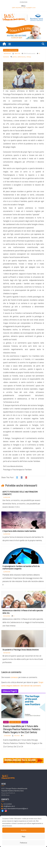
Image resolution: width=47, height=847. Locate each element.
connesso (14, 677)
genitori (14, 57)
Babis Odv (18, 53)
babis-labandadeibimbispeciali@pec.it (15, 808)
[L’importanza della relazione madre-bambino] (23, 526)
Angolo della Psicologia (10, 50)
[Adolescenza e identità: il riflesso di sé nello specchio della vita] (23, 602)
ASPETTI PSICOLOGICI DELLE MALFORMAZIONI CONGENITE (20, 492)
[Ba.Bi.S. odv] (4, 44)
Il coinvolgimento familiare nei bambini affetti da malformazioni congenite (21, 567)
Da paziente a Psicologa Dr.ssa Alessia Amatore (21, 649)
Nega (23, 836)
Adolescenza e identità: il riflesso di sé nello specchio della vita (23, 611)
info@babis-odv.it (9, 806)
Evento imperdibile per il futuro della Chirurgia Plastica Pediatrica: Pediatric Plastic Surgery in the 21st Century (21, 729)
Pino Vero (17, 735)
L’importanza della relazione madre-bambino (19, 531)
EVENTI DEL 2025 (15, 722)
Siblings (28, 57)
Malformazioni (22, 57)
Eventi (6, 722)
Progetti (24, 722)
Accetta (23, 830)
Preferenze (23, 843)
